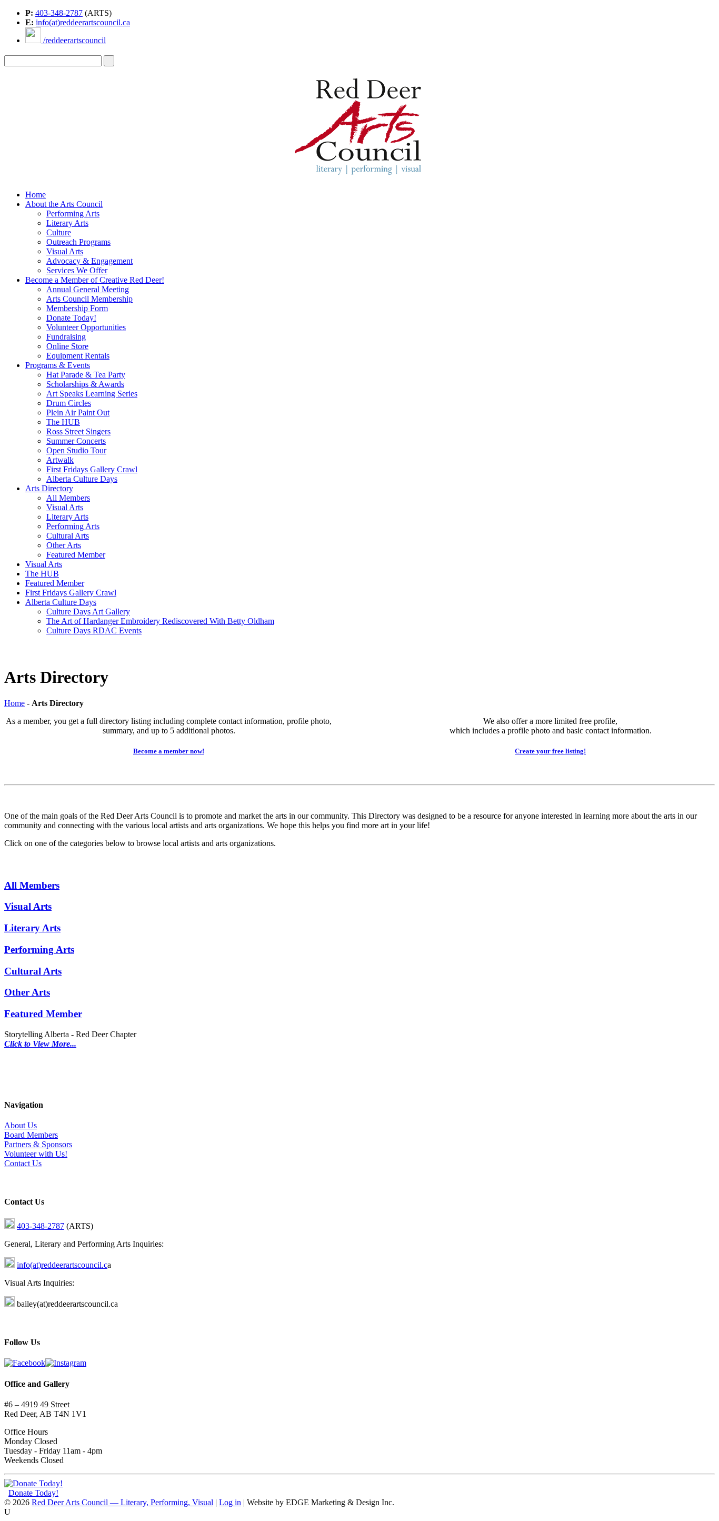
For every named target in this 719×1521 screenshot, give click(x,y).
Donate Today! (71, 317)
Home (35, 194)
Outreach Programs (78, 241)
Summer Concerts (76, 440)
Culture (58, 232)
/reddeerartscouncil (73, 40)
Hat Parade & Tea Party (85, 374)
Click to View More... (40, 1043)
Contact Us (23, 1163)
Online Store (67, 346)
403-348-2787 (59, 12)
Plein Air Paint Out (77, 412)
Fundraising (66, 336)
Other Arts (63, 545)
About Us (20, 1125)
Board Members (31, 1134)
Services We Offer (76, 270)
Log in (230, 1502)
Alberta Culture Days (81, 478)
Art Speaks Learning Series (91, 393)
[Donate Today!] (33, 1483)
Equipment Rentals (77, 355)
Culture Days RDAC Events (94, 630)
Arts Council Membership (89, 298)
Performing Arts (72, 213)
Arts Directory (49, 488)
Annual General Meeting (87, 289)
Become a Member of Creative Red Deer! (94, 279)
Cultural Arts (67, 535)
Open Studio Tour (76, 450)
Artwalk (60, 459)
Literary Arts (67, 222)
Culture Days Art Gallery (88, 611)
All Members (68, 497)
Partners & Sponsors (38, 1144)
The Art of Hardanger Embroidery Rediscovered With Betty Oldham (160, 621)
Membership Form (77, 308)
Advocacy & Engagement (89, 260)
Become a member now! (168, 751)
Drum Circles (68, 403)
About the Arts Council (64, 204)
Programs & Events (57, 365)
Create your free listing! (550, 751)
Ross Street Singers (78, 431)
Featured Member (75, 554)
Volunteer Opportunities (86, 327)
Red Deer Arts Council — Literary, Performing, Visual (122, 1502)
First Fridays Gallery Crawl (91, 469)
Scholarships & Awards (85, 384)
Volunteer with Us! (35, 1153)
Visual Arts (64, 251)
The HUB (63, 421)
